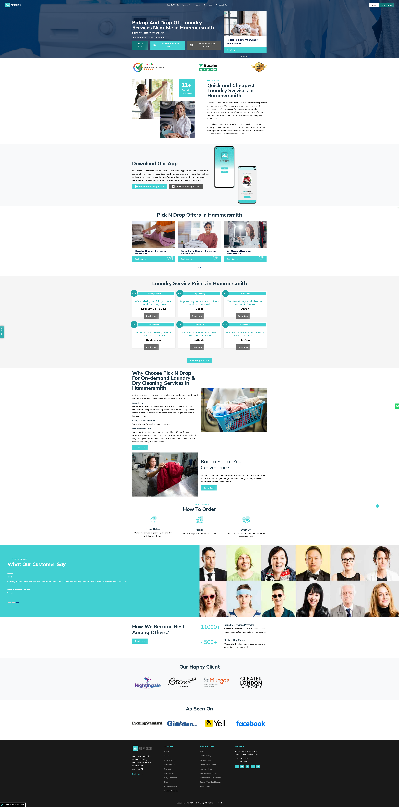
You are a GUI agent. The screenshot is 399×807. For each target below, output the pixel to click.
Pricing (185, 5)
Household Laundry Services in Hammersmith (150, 252)
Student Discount (171, 791)
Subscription (205, 786)
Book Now (231, 50)
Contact (167, 769)
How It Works (173, 5)
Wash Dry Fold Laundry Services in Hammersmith (198, 252)
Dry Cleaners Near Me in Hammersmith (239, 252)
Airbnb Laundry (170, 786)
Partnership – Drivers (208, 773)
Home (166, 751)
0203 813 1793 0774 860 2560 (241, 760)
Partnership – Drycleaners (210, 778)
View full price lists (199, 360)
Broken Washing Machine (210, 782)
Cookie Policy (205, 756)
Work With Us (206, 769)
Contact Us (221, 5)
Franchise (197, 5)
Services (208, 5)
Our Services (169, 773)
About (166, 756)
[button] (241, 56)
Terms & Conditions (208, 765)
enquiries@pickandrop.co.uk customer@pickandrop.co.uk (246, 752)
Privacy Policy (206, 760)
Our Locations (169, 765)
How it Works (169, 760)
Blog (166, 782)
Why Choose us (170, 778)
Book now (136, 774)
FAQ (202, 751)
